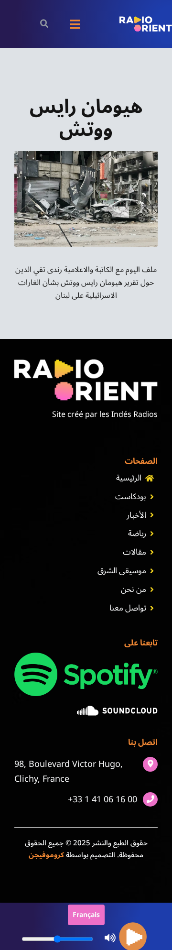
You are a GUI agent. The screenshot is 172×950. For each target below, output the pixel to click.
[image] (117, 709)
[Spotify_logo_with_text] (86, 656)
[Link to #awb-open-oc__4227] (44, 23)
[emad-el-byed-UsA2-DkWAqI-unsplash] (86, 155)
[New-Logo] (145, 20)
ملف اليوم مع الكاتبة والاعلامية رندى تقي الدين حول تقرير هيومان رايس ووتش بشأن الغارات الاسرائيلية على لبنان (86, 283)
